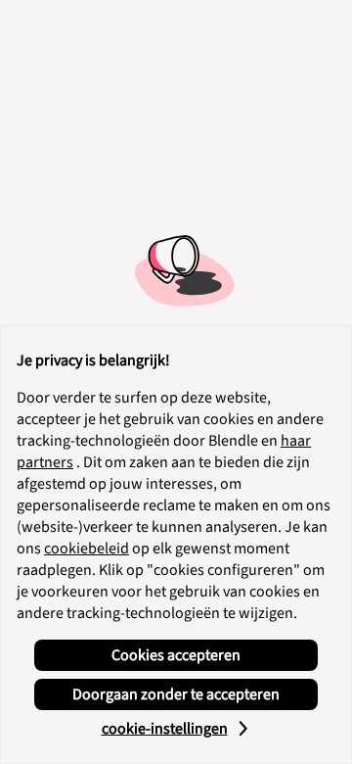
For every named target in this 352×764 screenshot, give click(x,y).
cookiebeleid (86, 548)
